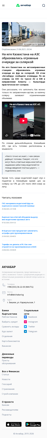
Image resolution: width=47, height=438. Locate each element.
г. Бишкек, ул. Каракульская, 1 (21, 302)
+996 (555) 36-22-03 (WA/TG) (20, 287)
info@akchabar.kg (15, 294)
